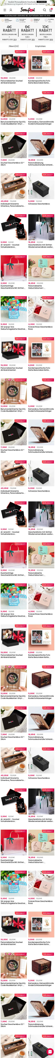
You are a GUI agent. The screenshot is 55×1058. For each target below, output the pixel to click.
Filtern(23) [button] (14, 46)
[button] (4, 10)
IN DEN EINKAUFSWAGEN (14, 87)
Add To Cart (41, 128)
